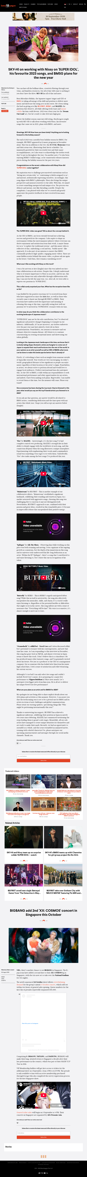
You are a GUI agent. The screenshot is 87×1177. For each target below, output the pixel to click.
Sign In (81, 4)
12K (48, 83)
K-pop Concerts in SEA (34, 1162)
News (21, 4)
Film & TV (26, 4)
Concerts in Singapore (48, 1162)
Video (56, 4)
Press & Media (22, 1162)
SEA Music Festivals (43, 1164)
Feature (3, 103)
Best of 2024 (23, 7)
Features (50, 4)
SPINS (42, 83)
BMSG (19, 101)
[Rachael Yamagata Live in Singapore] (43, 20)
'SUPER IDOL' (21, 168)
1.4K (46, 920)
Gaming (33, 4)
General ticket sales (24, 1112)
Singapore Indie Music (73, 1162)
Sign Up (75, 4)
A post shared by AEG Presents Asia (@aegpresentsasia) (43, 1050)
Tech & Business (41, 4)
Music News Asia (60, 1162)
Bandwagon (8, 5)
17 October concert (48, 985)
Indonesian (4, 111)
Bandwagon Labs (13, 1162)
